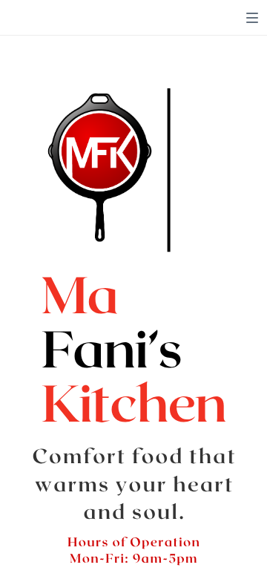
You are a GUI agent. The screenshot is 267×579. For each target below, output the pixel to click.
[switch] (252, 18)
